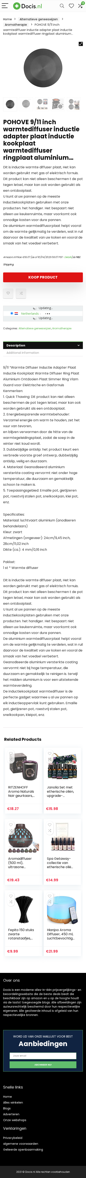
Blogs (7, 1108)
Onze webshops (14, 1120)
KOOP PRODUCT (43, 277)
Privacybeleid (12, 1138)
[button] (81, 44)
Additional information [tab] (22, 353)
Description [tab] (15, 345)
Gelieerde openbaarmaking (23, 1149)
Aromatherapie (16, 25)
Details (68, 257)
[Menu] (5, 5)
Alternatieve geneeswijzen (39, 19)
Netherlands (30, 313)
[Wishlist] (71, 6)
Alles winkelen (13, 1102)
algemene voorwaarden (20, 1144)
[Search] (62, 5)
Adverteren (11, 1114)
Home (7, 19)
